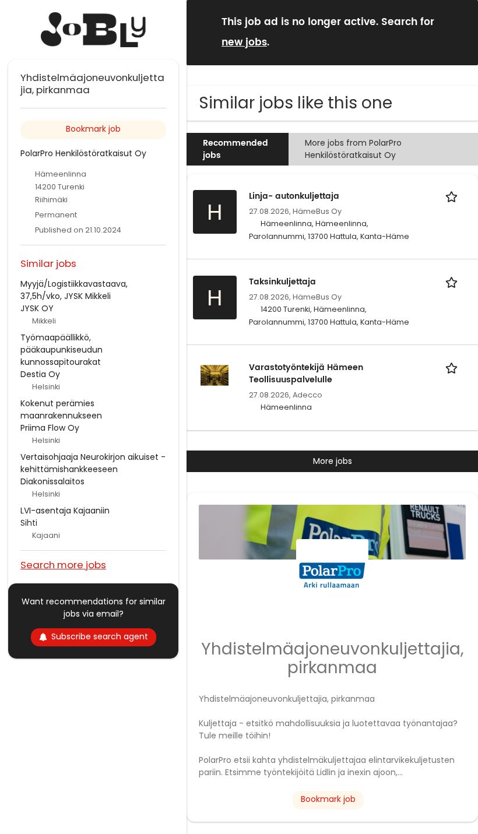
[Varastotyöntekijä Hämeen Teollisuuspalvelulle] (215, 374)
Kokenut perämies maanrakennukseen (61, 409)
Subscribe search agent (99, 636)
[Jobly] (93, 29)
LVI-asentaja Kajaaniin (65, 510)
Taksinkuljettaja (282, 281)
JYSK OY (37, 308)
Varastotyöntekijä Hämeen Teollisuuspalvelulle (306, 373)
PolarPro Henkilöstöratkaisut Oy (83, 153)
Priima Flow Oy (49, 428)
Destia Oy (40, 374)
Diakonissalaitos (52, 481)
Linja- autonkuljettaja (294, 196)
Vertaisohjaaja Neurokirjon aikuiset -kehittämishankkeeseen (93, 463)
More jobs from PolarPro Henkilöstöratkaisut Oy (353, 149)
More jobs (332, 461)
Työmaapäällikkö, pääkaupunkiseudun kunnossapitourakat (61, 350)
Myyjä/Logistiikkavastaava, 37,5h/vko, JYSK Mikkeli (74, 290)
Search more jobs (63, 564)
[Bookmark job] (453, 196)
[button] (460, 32)
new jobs (244, 42)
